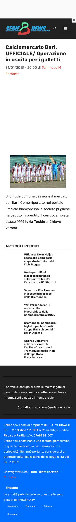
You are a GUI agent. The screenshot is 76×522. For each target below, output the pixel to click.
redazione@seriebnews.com (53, 407)
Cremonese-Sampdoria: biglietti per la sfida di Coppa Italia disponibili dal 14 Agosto (40, 328)
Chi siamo (31, 506)
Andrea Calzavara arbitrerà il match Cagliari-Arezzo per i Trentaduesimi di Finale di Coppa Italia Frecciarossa (40, 349)
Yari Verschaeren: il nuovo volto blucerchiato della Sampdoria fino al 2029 (39, 310)
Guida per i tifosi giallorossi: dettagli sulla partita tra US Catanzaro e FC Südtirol (40, 277)
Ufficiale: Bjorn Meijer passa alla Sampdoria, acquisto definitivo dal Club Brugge (39, 259)
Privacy (48, 506)
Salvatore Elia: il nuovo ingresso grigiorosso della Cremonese (39, 294)
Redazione (12, 506)
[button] (55, 28)
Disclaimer (12, 514)
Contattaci (11, 477)
